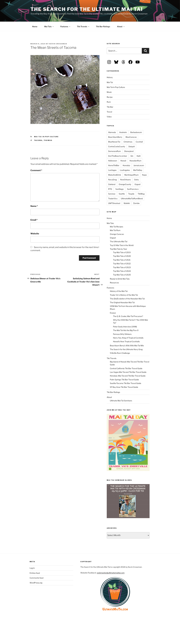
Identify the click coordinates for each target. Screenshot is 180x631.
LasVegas (112, 170)
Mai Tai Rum (115, 230)
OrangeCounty (125, 184)
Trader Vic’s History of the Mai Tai (124, 295)
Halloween (112, 161)
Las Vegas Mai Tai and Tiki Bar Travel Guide (128, 372)
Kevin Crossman (58, 44)
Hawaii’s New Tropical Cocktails (126, 341)
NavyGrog (112, 179)
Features (64, 26)
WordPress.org (36, 583)
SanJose (111, 194)
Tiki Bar (110, 107)
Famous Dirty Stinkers (122, 334)
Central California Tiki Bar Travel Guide (126, 368)
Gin (131, 156)
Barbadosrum (136, 132)
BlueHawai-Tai (114, 142)
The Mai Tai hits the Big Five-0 (125, 330)
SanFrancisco (132, 189)
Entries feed (35, 573)
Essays (113, 313)
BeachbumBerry (115, 137)
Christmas (128, 142)
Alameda (112, 132)
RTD (110, 189)
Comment (36, 170)
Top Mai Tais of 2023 (122, 267)
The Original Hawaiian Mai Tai (122, 302)
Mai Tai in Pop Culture (46, 137)
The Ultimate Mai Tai (118, 241)
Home (34, 26)
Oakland (111, 184)
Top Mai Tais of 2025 (122, 275)
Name (34, 206)
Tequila (131, 194)
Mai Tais (48, 26)
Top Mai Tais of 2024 (122, 271)
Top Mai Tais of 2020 (122, 256)
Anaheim (123, 132)
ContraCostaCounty (116, 146)
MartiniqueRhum (131, 175)
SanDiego (119, 189)
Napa (144, 175)
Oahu (136, 179)
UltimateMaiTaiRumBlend (132, 198)
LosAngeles (125, 170)
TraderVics (112, 198)
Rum (109, 102)
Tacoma (38, 140)
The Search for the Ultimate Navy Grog (126, 349)
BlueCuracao (131, 137)
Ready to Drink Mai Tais (120, 279)
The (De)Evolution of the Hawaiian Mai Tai (127, 298)
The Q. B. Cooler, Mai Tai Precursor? (128, 316)
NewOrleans (125, 179)
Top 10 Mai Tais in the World (121, 245)
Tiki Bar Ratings (103, 26)
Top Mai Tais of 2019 (122, 252)
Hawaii (123, 161)
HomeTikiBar (113, 165)
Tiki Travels (82, 26)
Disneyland (128, 151)
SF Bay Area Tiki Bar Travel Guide (124, 387)
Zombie (136, 203)
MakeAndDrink (114, 175)
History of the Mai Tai (119, 291)
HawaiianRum (135, 161)
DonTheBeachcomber (117, 156)
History (110, 77)
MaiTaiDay (137, 170)
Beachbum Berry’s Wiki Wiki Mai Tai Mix (127, 345)
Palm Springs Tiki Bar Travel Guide (124, 379)
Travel (109, 112)
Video (109, 117)
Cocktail (139, 142)
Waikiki (127, 203)
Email (34, 220)
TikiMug (48, 140)
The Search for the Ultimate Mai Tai (86, 9)
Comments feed (36, 578)
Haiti (138, 156)
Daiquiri (131, 146)
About (119, 26)
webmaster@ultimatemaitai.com (111, 573)
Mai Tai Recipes (116, 226)
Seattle (122, 194)
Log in (32, 568)
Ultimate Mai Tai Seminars (121, 400)
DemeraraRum (114, 151)
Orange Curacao (117, 234)
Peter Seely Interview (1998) (125, 326)
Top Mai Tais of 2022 (122, 263)
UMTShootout (114, 203)
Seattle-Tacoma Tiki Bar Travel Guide (125, 383)
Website (34, 233)
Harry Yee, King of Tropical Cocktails (128, 338)
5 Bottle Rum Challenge (120, 353)
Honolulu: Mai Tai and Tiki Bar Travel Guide (127, 376)
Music (109, 92)
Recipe (110, 97)
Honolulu (126, 165)
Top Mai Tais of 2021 (121, 260)
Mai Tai (110, 82)
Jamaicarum (138, 165)
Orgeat (137, 184)
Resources (114, 282)
